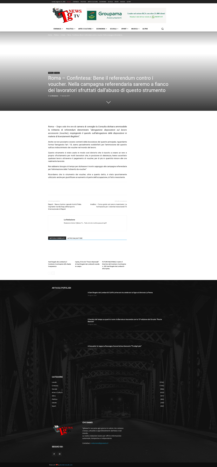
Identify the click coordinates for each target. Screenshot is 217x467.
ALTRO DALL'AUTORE (75, 238)
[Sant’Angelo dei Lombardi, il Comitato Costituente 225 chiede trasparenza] (60, 251)
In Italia (63, 35)
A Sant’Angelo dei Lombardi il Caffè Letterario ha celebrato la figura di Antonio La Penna (120, 292)
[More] (71, 118)
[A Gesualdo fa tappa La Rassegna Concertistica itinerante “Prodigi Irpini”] (69, 357)
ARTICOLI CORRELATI (57, 238)
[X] (55, 118)
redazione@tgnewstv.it (99, 443)
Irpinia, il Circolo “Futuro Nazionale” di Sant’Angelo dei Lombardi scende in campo (87, 264)
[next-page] (53, 273)
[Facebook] (50, 118)
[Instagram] (59, 454)
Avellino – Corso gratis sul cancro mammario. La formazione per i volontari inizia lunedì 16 (108, 205)
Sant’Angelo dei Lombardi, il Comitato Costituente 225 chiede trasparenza (59, 264)
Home (50, 35)
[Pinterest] (61, 118)
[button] (162, 28)
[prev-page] (49, 273)
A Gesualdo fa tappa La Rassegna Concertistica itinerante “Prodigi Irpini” (115, 346)
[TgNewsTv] (67, 15)
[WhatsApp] (66, 118)
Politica (56, 35)
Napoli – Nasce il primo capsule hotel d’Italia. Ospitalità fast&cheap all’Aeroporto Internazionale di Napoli (64, 206)
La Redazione (54, 96)
